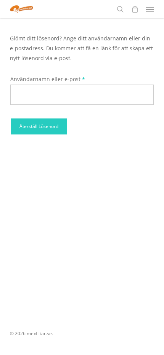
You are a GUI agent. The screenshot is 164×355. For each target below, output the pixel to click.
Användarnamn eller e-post (63, 79)
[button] (150, 9)
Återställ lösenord (38, 126)
